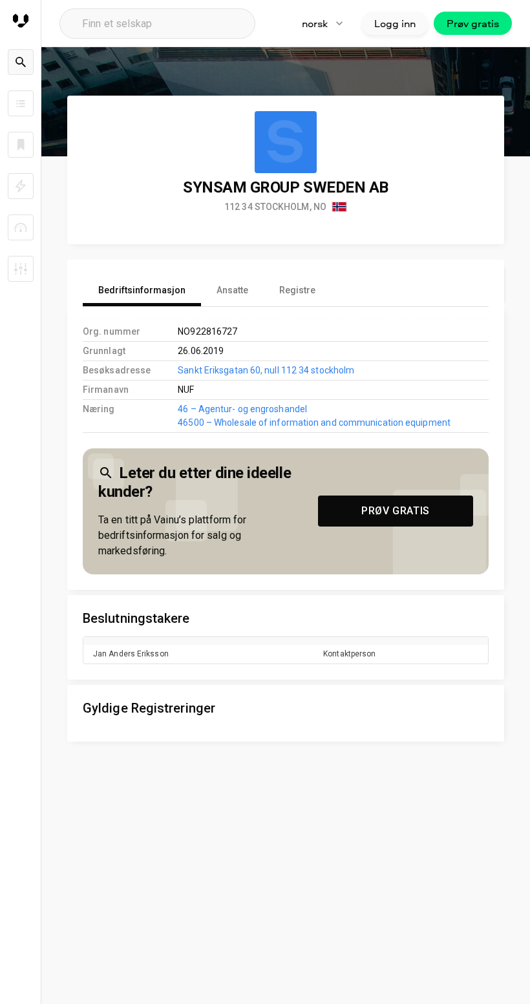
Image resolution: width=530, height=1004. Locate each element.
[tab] (142, 290)
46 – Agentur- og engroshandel (242, 409)
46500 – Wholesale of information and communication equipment (314, 422)
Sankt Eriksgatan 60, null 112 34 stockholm (266, 370)
